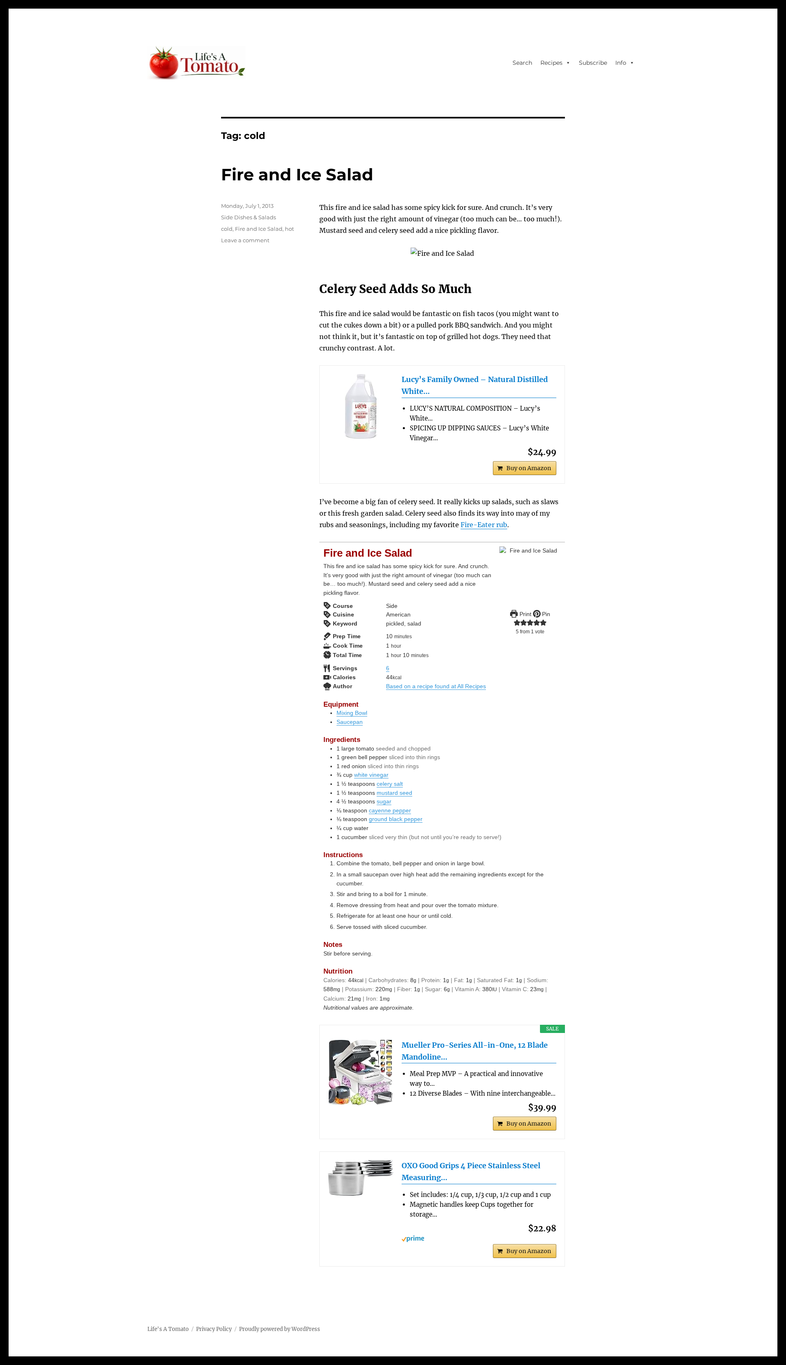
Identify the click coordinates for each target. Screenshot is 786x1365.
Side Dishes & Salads (248, 217)
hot (289, 228)
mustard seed (394, 792)
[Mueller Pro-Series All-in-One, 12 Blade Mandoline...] (360, 1072)
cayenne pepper (390, 810)
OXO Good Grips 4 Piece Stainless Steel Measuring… (471, 1171)
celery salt (390, 783)
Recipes (551, 62)
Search (522, 62)
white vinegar (371, 774)
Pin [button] (545, 614)
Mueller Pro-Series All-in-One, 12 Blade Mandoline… (475, 1051)
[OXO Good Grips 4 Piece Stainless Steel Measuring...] (360, 1178)
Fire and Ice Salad (297, 174)
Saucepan (350, 722)
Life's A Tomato (168, 1329)
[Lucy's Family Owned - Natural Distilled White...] (360, 406)
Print (524, 614)
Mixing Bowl (352, 713)
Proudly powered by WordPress (279, 1329)
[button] (517, 622)
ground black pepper (395, 819)
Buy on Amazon (528, 468)
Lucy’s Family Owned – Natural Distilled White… (475, 385)
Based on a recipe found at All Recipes (436, 686)
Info (620, 62)
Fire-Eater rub (484, 525)
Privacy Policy (214, 1329)
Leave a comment (245, 240)
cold (227, 228)
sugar (384, 801)
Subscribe (593, 62)
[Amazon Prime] (479, 1238)
